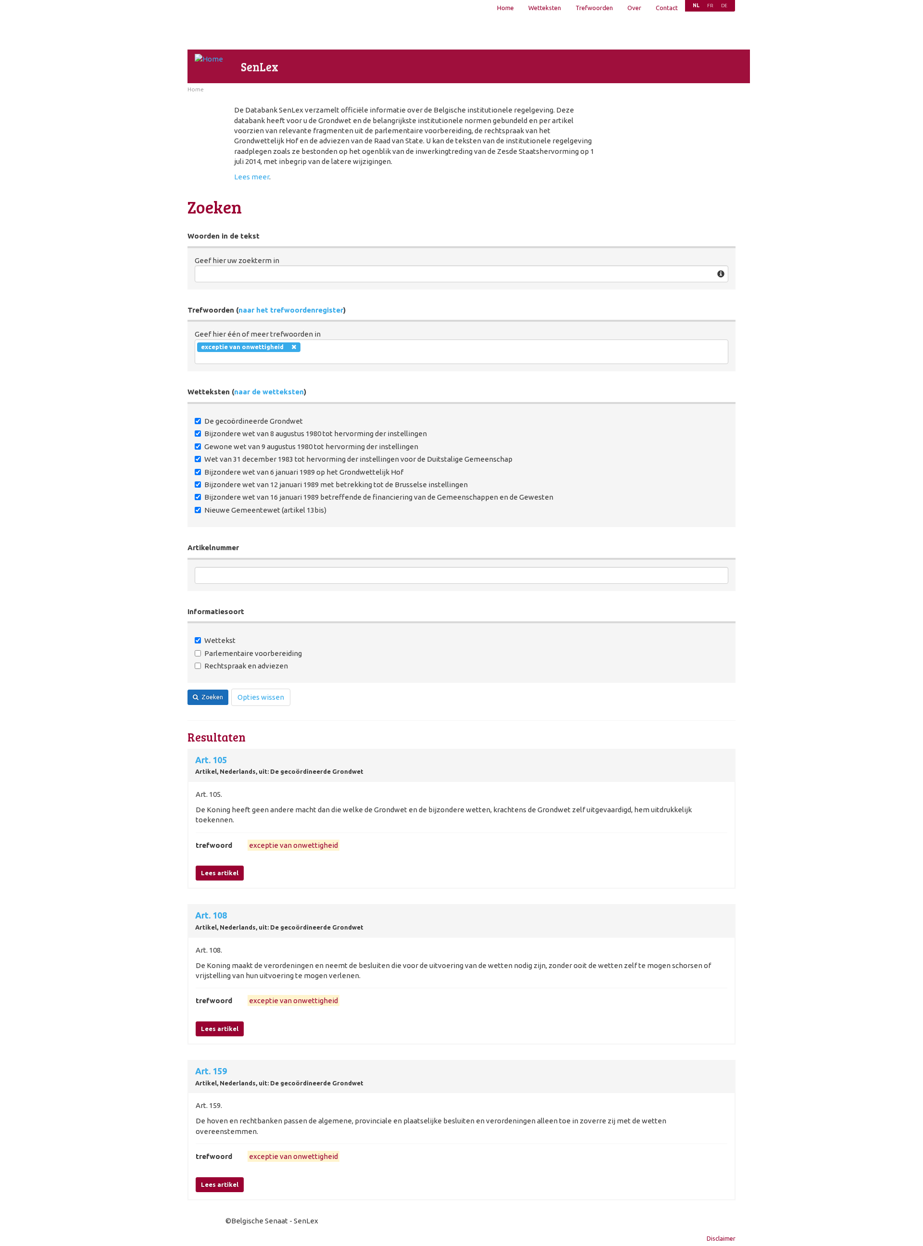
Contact (667, 7)
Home (505, 7)
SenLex (259, 67)
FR (710, 5)
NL (696, 5)
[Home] (209, 58)
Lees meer (251, 177)
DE (724, 5)
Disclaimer (721, 1238)
